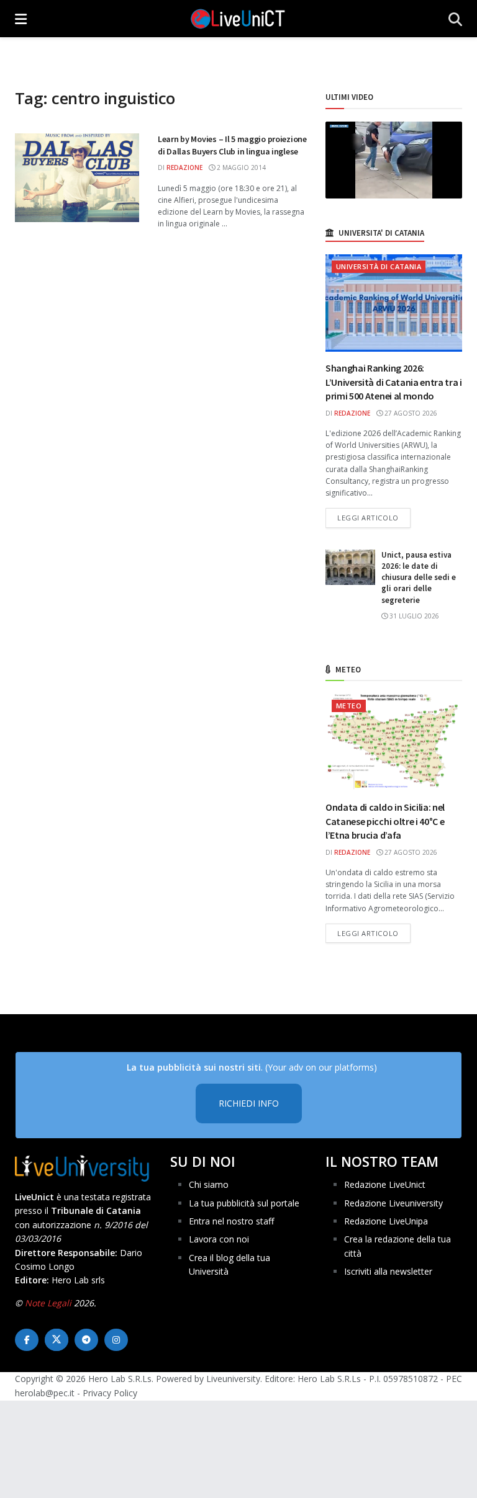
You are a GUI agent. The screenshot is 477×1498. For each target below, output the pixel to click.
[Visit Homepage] (238, 18)
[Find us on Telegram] (86, 1340)
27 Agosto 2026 (410, 413)
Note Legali (48, 1303)
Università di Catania (378, 266)
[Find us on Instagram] (116, 1340)
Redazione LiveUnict (384, 1184)
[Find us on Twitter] (56, 1340)
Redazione (184, 167)
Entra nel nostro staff (231, 1221)
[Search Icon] (455, 18)
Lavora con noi (219, 1239)
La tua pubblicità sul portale (244, 1203)
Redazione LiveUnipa (386, 1221)
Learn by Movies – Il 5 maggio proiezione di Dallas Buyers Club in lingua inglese (232, 145)
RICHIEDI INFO (249, 1103)
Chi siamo (209, 1184)
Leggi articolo (374, 517)
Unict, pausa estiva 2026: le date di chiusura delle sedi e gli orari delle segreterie (418, 577)
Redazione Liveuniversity (393, 1203)
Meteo (348, 705)
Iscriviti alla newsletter (388, 1271)
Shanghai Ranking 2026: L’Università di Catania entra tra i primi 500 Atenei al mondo (393, 382)
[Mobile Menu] (21, 18)
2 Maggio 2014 (240, 167)
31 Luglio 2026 (413, 616)
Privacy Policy (110, 1393)
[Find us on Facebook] (27, 1340)
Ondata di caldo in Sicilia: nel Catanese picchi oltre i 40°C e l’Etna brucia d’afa (385, 821)
